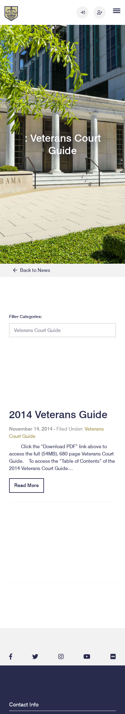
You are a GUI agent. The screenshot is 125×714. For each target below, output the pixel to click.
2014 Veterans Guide (58, 414)
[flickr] (113, 657)
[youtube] (86, 657)
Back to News (33, 270)
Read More (26, 485)
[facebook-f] (10, 657)
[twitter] (35, 657)
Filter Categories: (25, 316)
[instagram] (61, 657)
